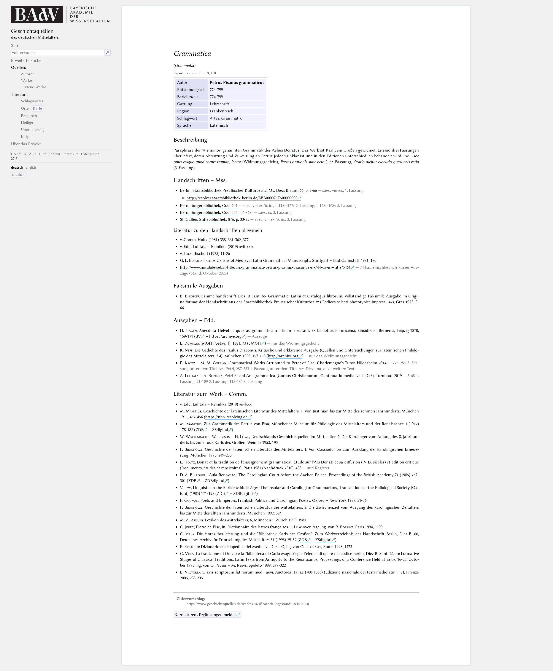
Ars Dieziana (310, 368)
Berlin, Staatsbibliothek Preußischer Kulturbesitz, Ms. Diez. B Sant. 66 (242, 190)
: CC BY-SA (24, 154)
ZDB (199, 429)
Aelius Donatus (286, 150)
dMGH (254, 343)
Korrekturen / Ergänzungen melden (206, 614)
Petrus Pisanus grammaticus (237, 82)
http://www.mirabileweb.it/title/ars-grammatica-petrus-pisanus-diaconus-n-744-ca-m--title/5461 (265, 267)
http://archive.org (283, 355)
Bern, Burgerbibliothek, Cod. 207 (208, 205)
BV (198, 336)
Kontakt (54, 154)
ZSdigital (220, 429)
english (31, 167)
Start (15, 45)
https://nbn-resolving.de (226, 416)
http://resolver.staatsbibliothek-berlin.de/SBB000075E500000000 (241, 197)
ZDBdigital (214, 480)
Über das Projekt (26, 143)
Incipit (26, 136)
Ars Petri (226, 368)
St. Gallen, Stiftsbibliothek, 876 (207, 219)
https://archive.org (225, 336)
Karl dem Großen (341, 150)
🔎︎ (107, 52)
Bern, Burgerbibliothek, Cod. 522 (208, 212)
